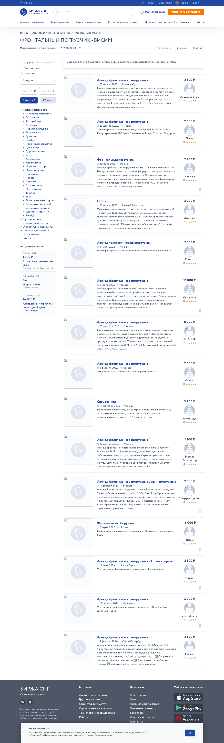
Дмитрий (189, 218)
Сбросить (48, 100)
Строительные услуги (88, 22)
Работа (200, 22)
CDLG (101, 201)
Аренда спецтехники (32, 22)
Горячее (185, 3)
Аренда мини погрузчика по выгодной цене (38, 305)
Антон (189, 578)
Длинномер (32, 148)
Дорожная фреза (35, 151)
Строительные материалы (123, 22)
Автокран (31, 125)
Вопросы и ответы (142, 717)
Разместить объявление (185, 12)
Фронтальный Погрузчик (115, 523)
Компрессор (33, 159)
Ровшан (189, 654)
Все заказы (137, 713)
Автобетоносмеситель (39, 114)
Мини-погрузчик (35, 170)
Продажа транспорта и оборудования (167, 22)
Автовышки (32, 117)
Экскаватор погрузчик (38, 208)
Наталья (189, 177)
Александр (189, 419)
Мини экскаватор (36, 166)
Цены (133, 699)
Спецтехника (106, 402)
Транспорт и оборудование (97, 713)
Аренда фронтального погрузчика (122, 80)
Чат (142, 3)
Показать (29, 100)
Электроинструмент (38, 212)
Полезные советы (141, 708)
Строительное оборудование (34, 187)
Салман (189, 381)
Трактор (30, 193)
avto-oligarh (189, 616)
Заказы (151, 3)
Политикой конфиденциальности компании (51, 735)
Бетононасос (33, 132)
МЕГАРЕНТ (189, 339)
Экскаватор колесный (38, 204)
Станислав (189, 298)
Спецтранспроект (190, 498)
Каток (29, 155)
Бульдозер (32, 136)
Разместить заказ (155, 12)
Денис (189, 540)
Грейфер (30, 140)
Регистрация (138, 695)
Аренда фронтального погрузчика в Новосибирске (135, 561)
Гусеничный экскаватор (39, 144)
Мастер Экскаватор (190, 458)
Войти (196, 3)
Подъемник (32, 174)
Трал (28, 197)
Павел (189, 139)
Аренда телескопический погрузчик (124, 243)
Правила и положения (144, 704)
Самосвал (31, 181)
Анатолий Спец (189, 97)
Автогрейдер (33, 121)
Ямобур (30, 215)
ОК (190, 733)
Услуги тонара (31, 284)
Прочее (30, 178)
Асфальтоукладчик (37, 129)
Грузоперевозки (60, 22)
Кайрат (189, 260)
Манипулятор (33, 163)
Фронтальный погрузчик (41, 200)
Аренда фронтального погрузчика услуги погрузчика (136, 482)
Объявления (165, 3)
